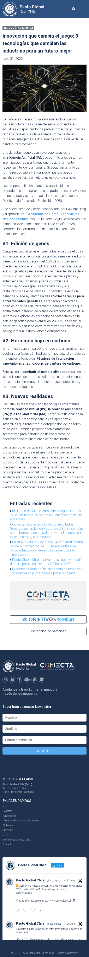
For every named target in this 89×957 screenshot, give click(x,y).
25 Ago (71, 923)
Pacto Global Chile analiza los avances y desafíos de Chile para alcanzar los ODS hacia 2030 (47, 562)
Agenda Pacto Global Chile (16, 839)
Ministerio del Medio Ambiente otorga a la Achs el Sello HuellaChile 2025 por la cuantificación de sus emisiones (47, 515)
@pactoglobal (54, 880)
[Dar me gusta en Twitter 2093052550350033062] (34, 911)
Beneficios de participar (48, 631)
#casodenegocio (50, 889)
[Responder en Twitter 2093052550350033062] (18, 911)
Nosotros (7, 811)
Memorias (7, 830)
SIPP (4, 834)
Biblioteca (7, 825)
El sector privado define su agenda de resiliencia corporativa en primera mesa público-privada (46, 571)
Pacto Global (25, 28)
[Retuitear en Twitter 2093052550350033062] (26, 911)
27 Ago (71, 880)
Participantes (9, 815)
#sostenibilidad (24, 892)
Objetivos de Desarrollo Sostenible (20, 820)
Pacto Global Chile (30, 880)
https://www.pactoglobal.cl (56, 900)
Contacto (7, 844)
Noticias (9, 28)
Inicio (5, 806)
